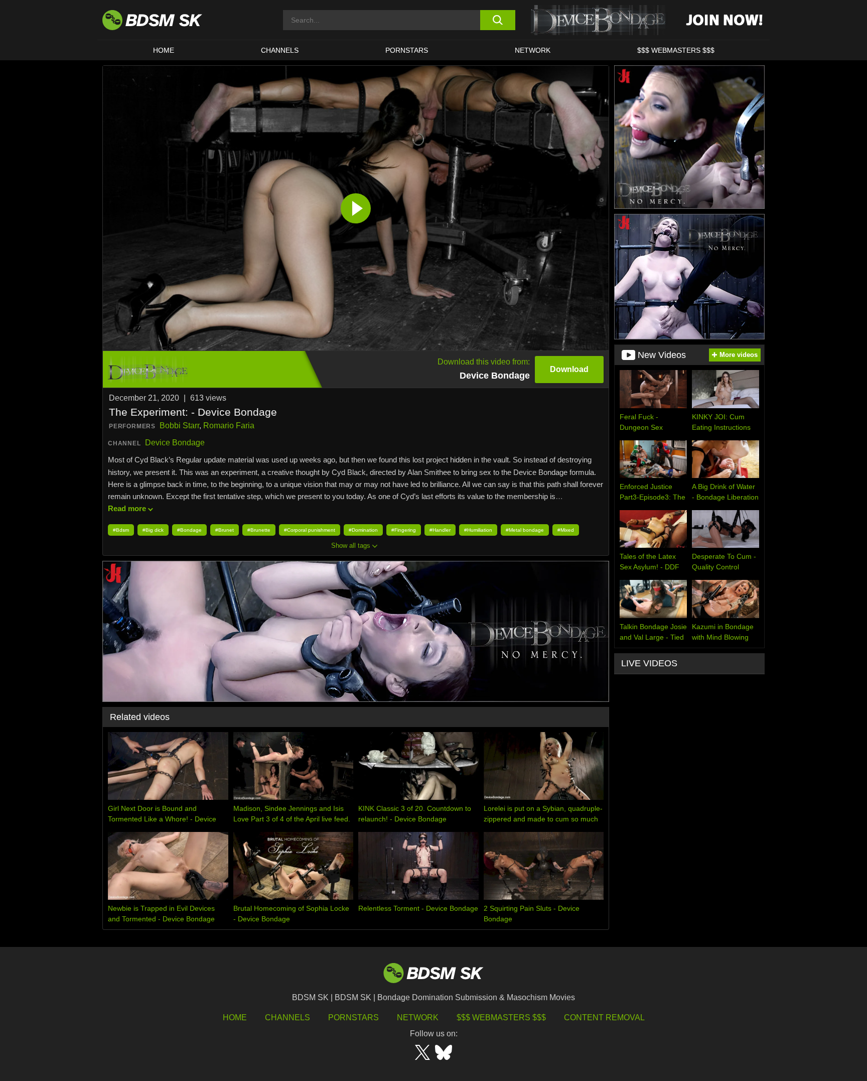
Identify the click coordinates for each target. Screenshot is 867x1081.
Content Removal (604, 1017)
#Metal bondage (525, 530)
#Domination (363, 530)
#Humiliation (478, 530)
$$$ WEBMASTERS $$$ (675, 50)
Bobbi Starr (179, 425)
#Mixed (565, 530)
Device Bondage (175, 442)
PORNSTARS (406, 50)
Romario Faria (228, 425)
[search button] (497, 20)
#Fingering (403, 530)
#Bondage (189, 530)
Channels (287, 1017)
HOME (163, 50)
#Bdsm (121, 530)
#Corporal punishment (309, 530)
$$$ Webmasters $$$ (501, 1017)
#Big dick (153, 530)
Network (532, 50)
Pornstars (353, 1017)
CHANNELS (280, 50)
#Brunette (258, 530)
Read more (127, 508)
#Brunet (224, 530)
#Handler (440, 530)
